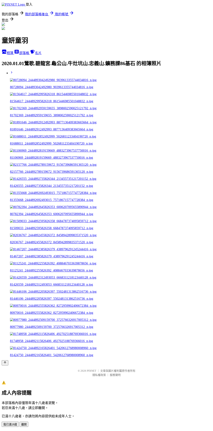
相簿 (10, 53)
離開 (24, 424)
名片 (38, 53)
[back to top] (5, 362)
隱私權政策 (99, 374)
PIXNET (91, 370)
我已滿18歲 (10, 424)
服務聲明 (115, 374)
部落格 (24, 53)
